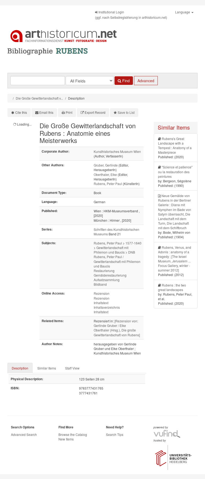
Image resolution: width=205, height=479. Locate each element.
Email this (46, 112)
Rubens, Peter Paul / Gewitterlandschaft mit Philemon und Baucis (117, 261)
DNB (131, 252)
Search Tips (114, 434)
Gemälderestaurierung (110, 275)
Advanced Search (24, 434)
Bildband (100, 284)
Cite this (21, 112)
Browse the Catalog (72, 434)
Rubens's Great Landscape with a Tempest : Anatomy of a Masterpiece (175, 145)
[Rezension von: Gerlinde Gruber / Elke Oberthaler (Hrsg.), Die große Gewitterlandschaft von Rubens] (117, 328)
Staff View (72, 368)
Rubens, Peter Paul (108, 183)
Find (125, 80)
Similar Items (46, 368)
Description (20, 368)
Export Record (95, 112)
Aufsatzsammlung (107, 279)
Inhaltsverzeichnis (107, 307)
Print (69, 112)
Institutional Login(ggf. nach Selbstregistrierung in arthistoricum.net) (131, 15)
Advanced (145, 80)
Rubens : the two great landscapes (172, 287)
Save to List (126, 112)
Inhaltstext (101, 302)
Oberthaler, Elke (105, 174)
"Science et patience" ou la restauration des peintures (175, 171)
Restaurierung (104, 270)
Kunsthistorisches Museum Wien (117, 151)
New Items (66, 439)
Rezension (101, 293)
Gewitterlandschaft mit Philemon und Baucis (111, 249)
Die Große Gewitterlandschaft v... (39, 98)
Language (183, 12)
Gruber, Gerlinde (106, 165)
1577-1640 (133, 243)
